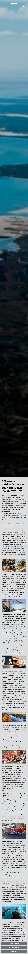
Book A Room (14, 944)
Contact (14, 951)
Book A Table (14, 947)
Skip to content (14, 168)
